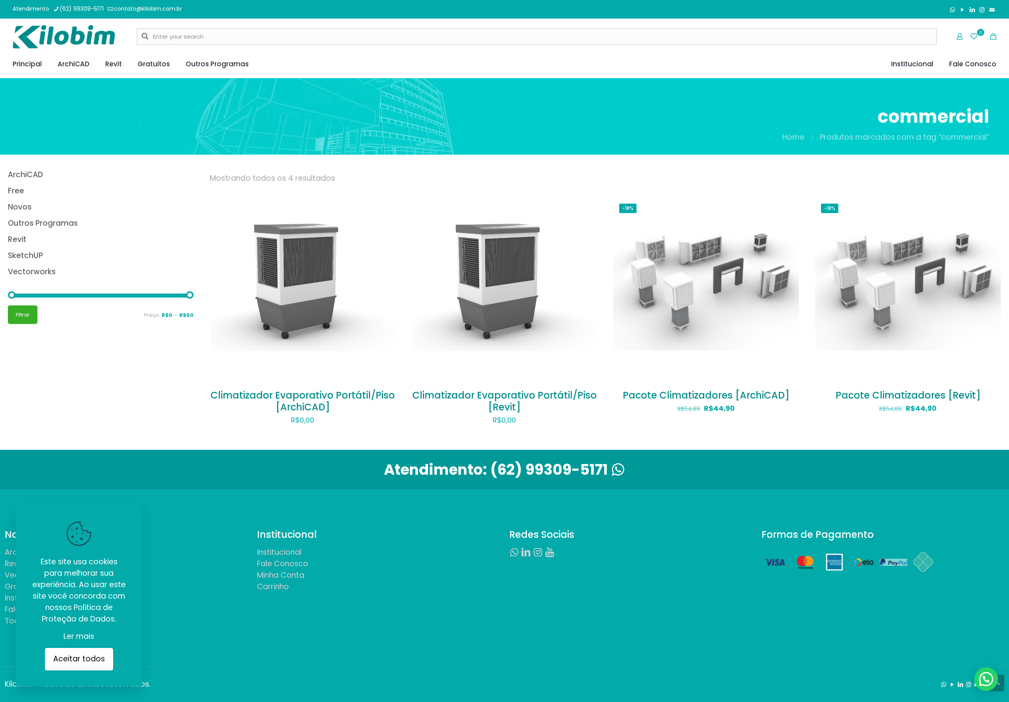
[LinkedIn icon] (972, 10)
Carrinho (273, 586)
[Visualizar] (385, 260)
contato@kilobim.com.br (148, 9)
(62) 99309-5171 (82, 9)
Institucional (279, 552)
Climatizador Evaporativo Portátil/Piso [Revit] (504, 401)
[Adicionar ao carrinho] (385, 209)
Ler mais (78, 636)
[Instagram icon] (982, 10)
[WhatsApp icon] (952, 10)
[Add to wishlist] (385, 243)
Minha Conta (280, 575)
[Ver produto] (385, 226)
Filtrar (23, 314)
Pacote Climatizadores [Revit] (908, 395)
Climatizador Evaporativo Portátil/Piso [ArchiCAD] (302, 401)
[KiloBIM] (64, 36)
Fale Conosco (282, 563)
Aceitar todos (79, 658)
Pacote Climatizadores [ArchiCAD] (706, 395)
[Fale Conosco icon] (992, 10)
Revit (14, 563)
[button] (986, 679)
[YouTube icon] (962, 10)
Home (793, 137)
